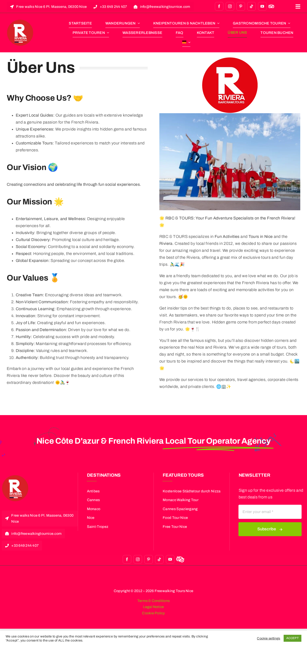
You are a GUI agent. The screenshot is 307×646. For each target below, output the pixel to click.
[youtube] (262, 6)
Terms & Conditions (153, 601)
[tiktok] (251, 6)
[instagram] (230, 6)
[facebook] (219, 6)
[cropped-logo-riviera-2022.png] (20, 21)
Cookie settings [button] (268, 638)
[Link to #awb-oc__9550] (298, 6)
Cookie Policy (153, 613)
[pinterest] (240, 6)
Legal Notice (153, 607)
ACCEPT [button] (292, 638)
